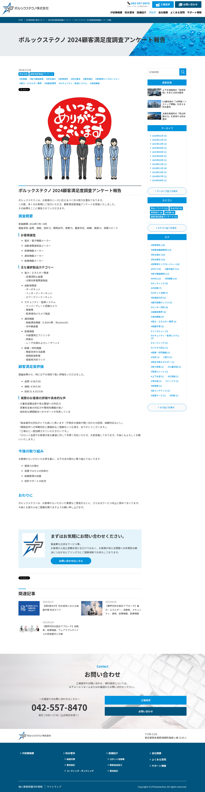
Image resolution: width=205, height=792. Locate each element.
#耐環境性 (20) (158, 245)
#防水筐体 (75, 78)
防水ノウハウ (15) (159, 208)
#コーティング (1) (159, 342)
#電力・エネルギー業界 (30, 83)
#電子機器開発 (37, 78)
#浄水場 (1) (156, 380)
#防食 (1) (174, 395)
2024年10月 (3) (159, 172)
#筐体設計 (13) (172, 268)
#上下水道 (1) (157, 376)
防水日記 (23, 73)
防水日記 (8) (176, 208)
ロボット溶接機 (117, 759)
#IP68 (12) (156, 278)
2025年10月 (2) (159, 143)
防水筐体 (129, 12)
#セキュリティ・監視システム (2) (165, 337)
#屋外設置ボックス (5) (161, 302)
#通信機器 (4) (157, 316)
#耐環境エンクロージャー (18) (165, 264)
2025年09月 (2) (159, 147)
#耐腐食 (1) (156, 385)
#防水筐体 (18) (158, 259)
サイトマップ (54, 786)
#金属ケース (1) (158, 395)
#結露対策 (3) (157, 326)
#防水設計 (51, 78)
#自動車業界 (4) (158, 311)
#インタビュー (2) (159, 331)
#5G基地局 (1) (174, 366)
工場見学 (165, 4)
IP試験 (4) (169, 212)
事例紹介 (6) (156, 212)
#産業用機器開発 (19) (161, 249)
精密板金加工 (116, 764)
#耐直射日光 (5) (158, 297)
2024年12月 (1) (159, 164)
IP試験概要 (116, 12)
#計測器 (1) (173, 376)
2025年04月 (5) (159, 155)
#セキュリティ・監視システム (73, 83)
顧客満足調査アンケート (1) (164, 216)
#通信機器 (94, 83)
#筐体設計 (88, 78)
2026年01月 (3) (159, 135)
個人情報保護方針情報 (30, 786)
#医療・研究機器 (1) (160, 352)
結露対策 (71, 759)
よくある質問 (177, 12)
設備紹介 (141, 12)
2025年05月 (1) (159, 151)
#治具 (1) (155, 357)
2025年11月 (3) (159, 139)
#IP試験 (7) (156, 287)
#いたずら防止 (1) (159, 347)
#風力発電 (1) (157, 366)
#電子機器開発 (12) (160, 273)
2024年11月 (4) (159, 168)
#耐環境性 (63, 78)
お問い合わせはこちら (71, 561)
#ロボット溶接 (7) (159, 292)
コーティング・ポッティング (80, 770)
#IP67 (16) (156, 268)
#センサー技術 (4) (159, 307)
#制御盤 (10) (171, 278)
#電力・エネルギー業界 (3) (163, 321)
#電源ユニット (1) (159, 371)
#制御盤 (23, 78)
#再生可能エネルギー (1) (162, 361)
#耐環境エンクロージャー (107, 78)
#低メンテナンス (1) (160, 390)
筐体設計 (71, 764)
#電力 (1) (167, 357)
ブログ (152, 12)
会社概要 (163, 12)
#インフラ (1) (172, 380)
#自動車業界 (50, 83)
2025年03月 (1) (159, 159)
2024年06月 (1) (159, 180)
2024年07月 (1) (159, 176)
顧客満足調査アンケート (41, 73)
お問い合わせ (190, 4)
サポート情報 (194, 12)
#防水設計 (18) (158, 254)
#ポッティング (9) (159, 283)
